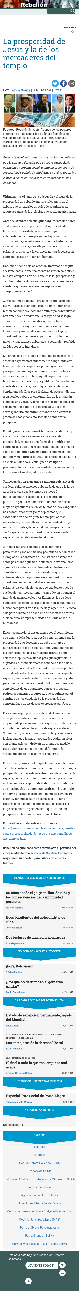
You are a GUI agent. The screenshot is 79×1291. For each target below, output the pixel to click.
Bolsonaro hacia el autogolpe (39, 951)
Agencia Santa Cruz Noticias (39, 1195)
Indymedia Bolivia (39, 1187)
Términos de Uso (33, 1259)
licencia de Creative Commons (51, 853)
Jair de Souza (20, 90)
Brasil (59, 90)
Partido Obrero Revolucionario (39, 1227)
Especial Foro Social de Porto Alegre (35, 1095)
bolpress (39, 1147)
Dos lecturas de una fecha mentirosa (35, 937)
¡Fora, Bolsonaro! (19, 966)
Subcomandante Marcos (19, 1101)
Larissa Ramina (14, 907)
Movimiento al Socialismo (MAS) (39, 1219)
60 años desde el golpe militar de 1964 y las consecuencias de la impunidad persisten (38, 897)
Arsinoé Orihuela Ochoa (19, 1072)
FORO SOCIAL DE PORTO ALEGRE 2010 (39, 1081)
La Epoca (39, 1155)
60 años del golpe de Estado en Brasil (39, 877)
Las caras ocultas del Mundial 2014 (39, 1000)
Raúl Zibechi (12, 1025)
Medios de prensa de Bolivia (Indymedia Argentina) (39, 1211)
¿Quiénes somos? (41, 1265)
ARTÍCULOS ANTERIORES (39, 1109)
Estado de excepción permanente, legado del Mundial (39, 1017)
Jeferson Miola (14, 927)
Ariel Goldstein (14, 1048)
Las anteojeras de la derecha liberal (34, 1042)
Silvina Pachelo (14, 972)
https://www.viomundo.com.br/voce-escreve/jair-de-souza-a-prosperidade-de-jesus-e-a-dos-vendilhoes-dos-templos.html (39, 833)
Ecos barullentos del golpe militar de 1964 (35, 919)
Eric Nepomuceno (15, 943)
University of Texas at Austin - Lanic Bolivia (39, 1244)
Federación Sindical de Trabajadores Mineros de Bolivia (39, 1179)
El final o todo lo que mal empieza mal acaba (36, 1064)
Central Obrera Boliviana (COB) (39, 1163)
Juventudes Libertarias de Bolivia (39, 1203)
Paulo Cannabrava (15, 992)
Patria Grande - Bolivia (39, 1235)
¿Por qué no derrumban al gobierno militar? (34, 984)
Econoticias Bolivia (39, 1171)
